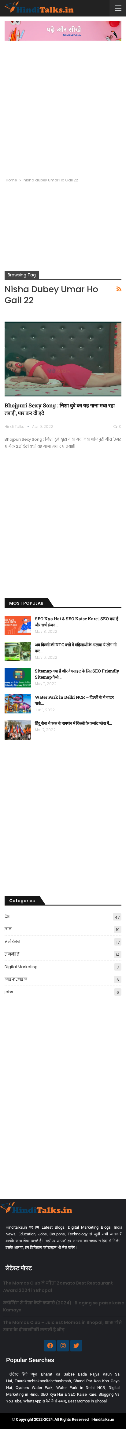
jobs (9, 992)
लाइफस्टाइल (16, 979)
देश (7, 917)
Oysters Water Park (34, 1387)
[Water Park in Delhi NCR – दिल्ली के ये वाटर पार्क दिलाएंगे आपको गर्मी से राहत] (18, 704)
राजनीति (12, 954)
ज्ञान (8, 929)
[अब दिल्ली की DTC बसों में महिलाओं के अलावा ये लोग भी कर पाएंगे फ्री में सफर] (18, 651)
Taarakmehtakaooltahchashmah (43, 1381)
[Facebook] (50, 1345)
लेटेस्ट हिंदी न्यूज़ (23, 1374)
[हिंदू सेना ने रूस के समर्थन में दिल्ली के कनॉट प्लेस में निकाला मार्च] (18, 730)
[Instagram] (63, 1345)
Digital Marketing (21, 967)
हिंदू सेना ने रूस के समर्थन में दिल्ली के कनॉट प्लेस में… (73, 723)
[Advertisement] (63, 107)
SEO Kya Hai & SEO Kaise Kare (68, 1394)
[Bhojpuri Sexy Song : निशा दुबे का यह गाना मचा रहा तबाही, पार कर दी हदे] (63, 359)
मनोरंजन (12, 942)
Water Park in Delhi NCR (80, 1387)
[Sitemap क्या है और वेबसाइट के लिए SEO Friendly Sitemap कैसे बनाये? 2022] (18, 677)
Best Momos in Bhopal (87, 1401)
